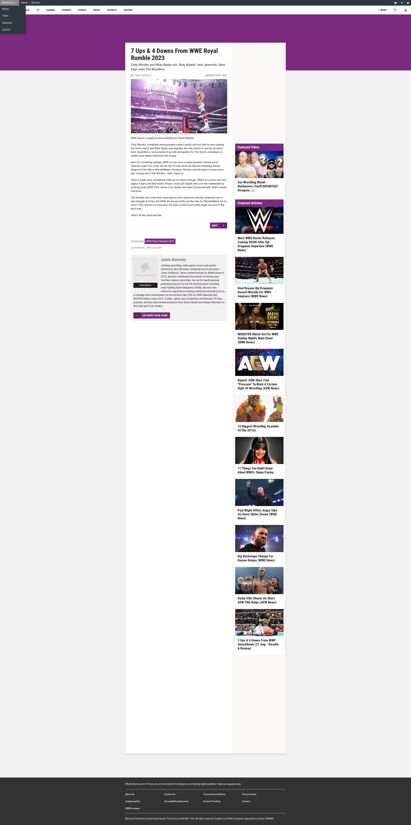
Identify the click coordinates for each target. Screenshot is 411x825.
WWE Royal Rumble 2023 (160, 241)
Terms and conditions (214, 794)
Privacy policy (249, 794)
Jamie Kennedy (142, 75)
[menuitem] (9, 3)
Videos (24, 2)
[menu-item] (27, 10)
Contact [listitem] (6, 29)
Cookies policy (132, 801)
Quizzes (35, 2)
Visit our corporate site (229, 784)
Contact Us (169, 794)
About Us (129, 794)
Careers (246, 801)
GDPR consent (132, 808)
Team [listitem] (5, 15)
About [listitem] (5, 9)
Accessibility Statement (176, 801)
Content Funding (211, 801)
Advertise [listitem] (7, 22)
